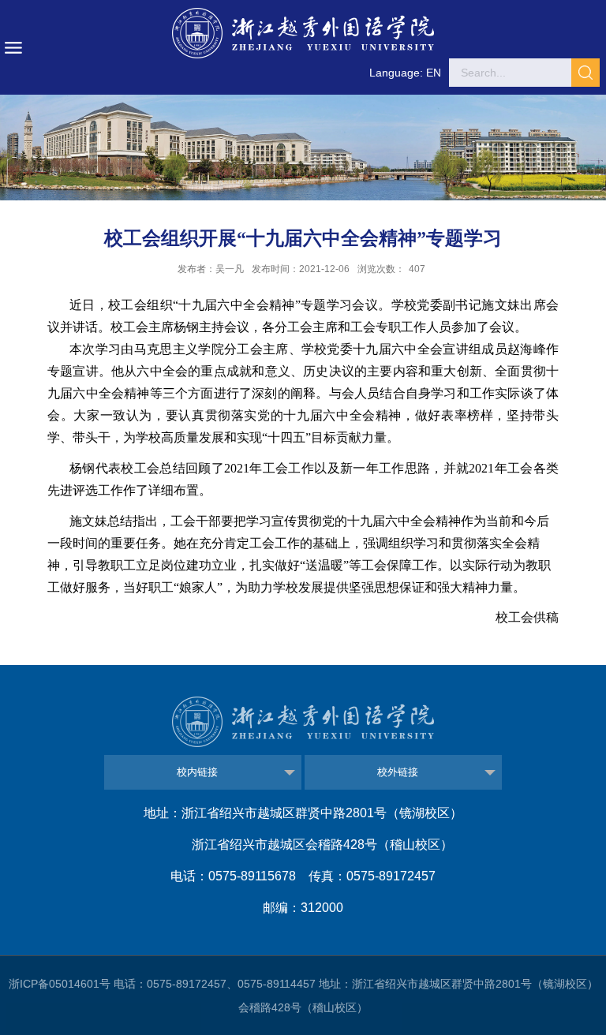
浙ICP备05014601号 (59, 983)
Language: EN (405, 72)
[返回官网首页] (303, 33)
